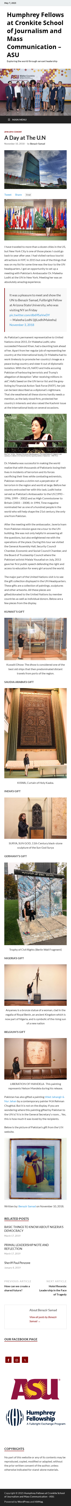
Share (18, 194)
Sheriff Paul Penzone (17, 1263)
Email (28, 195)
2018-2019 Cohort (13, 132)
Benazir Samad (37, 143)
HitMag (39, 1501)
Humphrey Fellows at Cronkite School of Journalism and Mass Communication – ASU (35, 34)
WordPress (24, 1501)
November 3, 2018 (21, 325)
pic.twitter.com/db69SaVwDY (29, 315)
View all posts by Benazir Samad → (43, 1319)
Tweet (8, 194)
